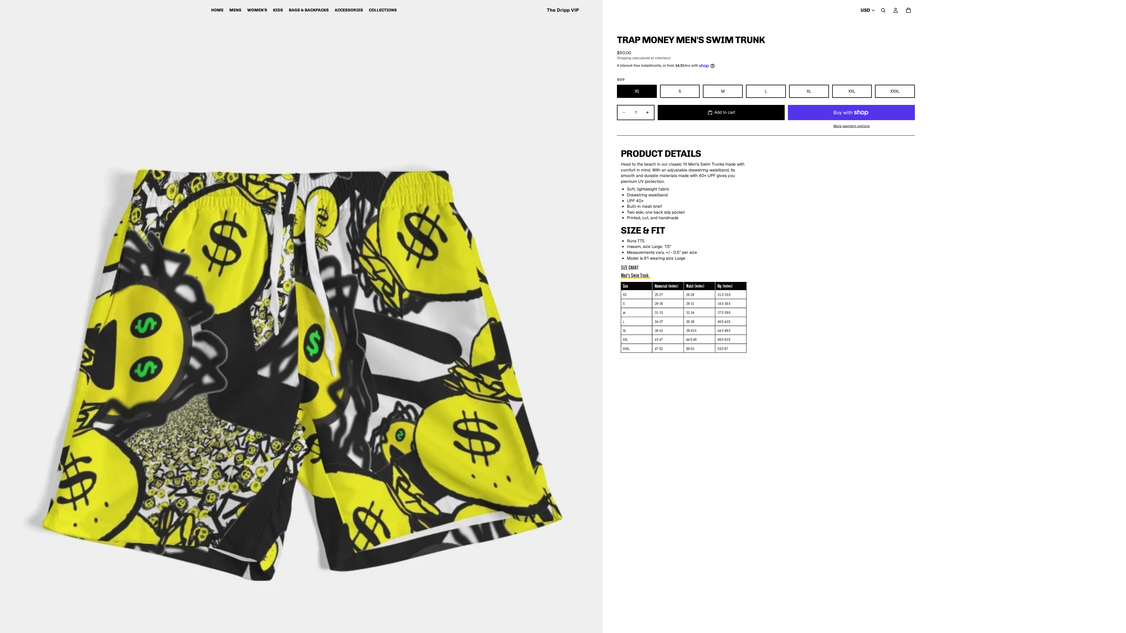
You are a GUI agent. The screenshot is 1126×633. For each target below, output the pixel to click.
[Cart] (908, 10)
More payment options (851, 126)
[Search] (883, 10)
